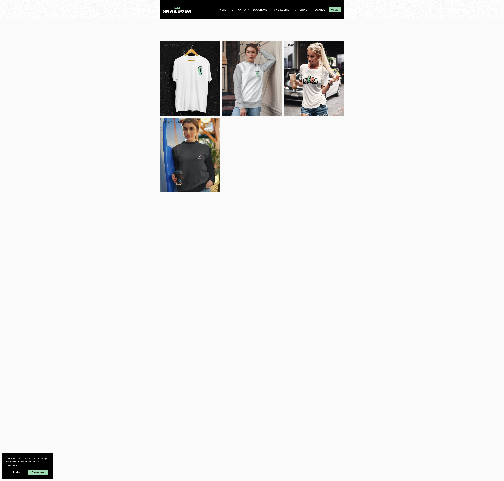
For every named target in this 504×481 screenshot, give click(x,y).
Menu (170, 27)
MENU (223, 9)
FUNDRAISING (281, 9)
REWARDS (319, 9)
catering (301, 9)
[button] (241, 9)
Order (335, 9)
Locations (260, 9)
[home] (177, 10)
